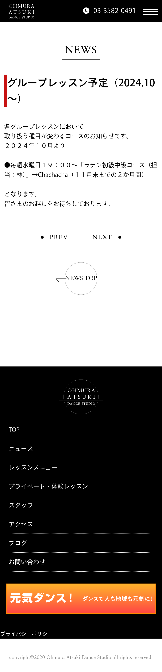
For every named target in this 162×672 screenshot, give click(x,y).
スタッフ (21, 505)
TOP (14, 430)
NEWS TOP (81, 278)
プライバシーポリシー (26, 633)
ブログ (18, 543)
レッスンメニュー (33, 467)
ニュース (21, 449)
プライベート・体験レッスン (48, 486)
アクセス (21, 524)
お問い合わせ (27, 562)
